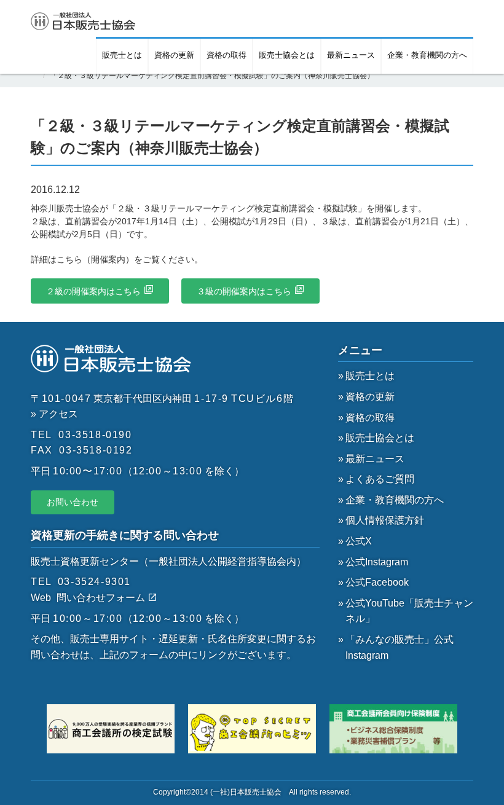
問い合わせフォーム (102, 597)
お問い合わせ (72, 502)
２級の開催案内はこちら (93, 291)
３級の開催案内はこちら (244, 291)
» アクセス (54, 414)
